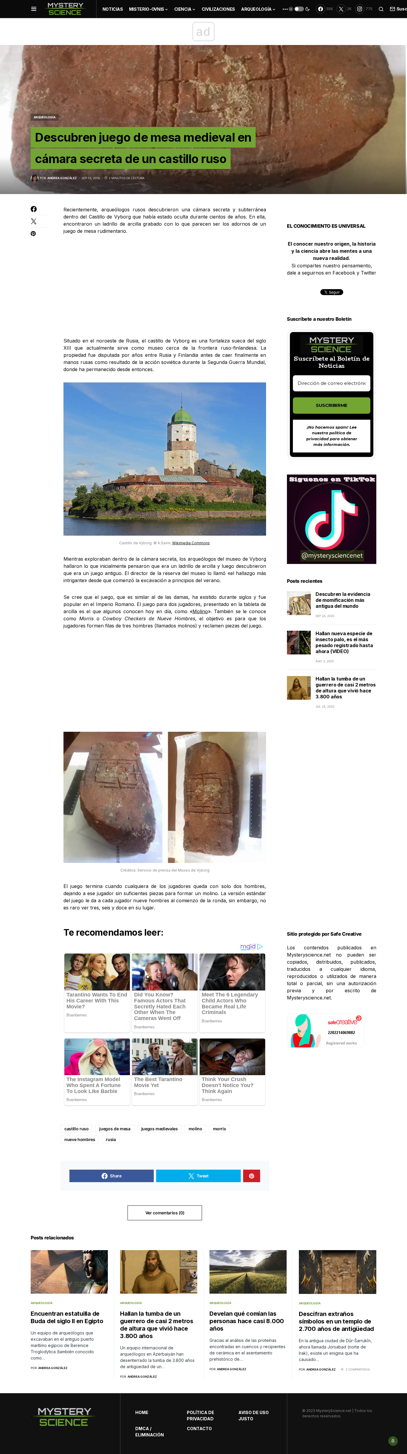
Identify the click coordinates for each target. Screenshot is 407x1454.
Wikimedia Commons (191, 543)
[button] (34, 9)
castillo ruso (76, 1128)
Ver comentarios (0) (164, 1212)
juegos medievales (159, 1128)
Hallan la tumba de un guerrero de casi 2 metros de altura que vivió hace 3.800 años (346, 688)
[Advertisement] (164, 286)
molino (195, 1128)
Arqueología (44, 117)
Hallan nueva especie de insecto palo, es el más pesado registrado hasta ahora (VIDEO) (344, 643)
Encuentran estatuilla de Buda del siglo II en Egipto (67, 1317)
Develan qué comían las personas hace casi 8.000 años (246, 1321)
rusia (111, 1139)
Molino (200, 611)
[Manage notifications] (393, 1441)
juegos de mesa (114, 1128)
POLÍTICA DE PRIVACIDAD (200, 1415)
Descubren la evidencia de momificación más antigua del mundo (343, 600)
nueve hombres (79, 1139)
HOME (141, 1412)
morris (219, 1128)
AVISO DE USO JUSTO (253, 1415)
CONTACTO (199, 1428)
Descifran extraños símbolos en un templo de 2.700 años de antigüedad (336, 1321)
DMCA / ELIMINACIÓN (149, 1431)
